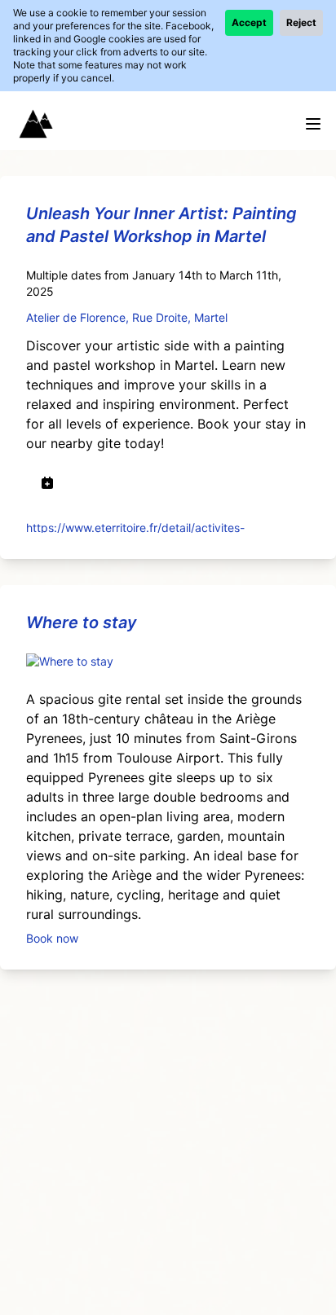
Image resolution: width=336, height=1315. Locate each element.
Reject (301, 22)
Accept (249, 22)
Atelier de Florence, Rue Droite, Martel (127, 317)
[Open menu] (313, 124)
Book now (52, 937)
